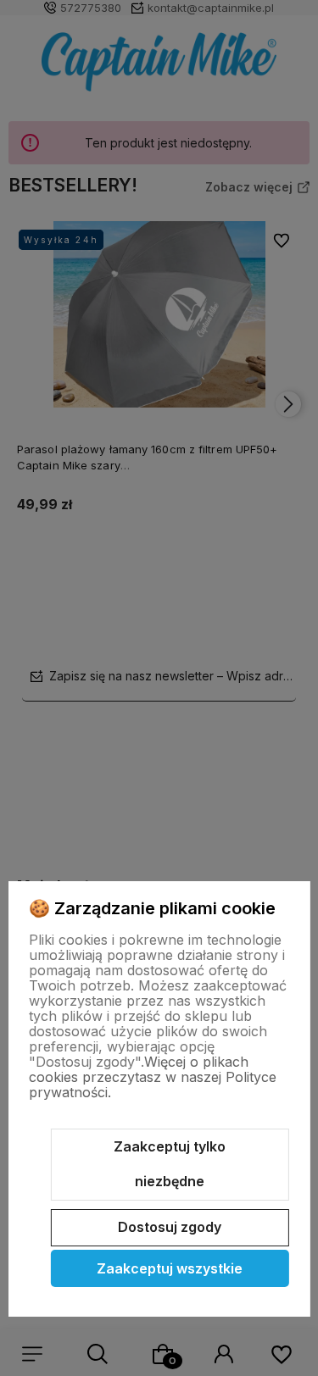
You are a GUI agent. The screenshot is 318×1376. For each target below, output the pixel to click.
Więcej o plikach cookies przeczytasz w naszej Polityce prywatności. (152, 1077)
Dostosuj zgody (169, 1226)
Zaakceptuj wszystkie (170, 1268)
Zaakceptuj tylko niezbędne (170, 1164)
